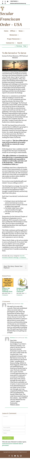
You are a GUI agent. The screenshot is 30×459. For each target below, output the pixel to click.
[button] (3, 287)
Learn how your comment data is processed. (12, 444)
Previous (19, 46)
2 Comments (22, 257)
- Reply (21, 303)
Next (24, 46)
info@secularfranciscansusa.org (18, 3)
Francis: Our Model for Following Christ (7, 289)
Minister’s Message (13, 257)
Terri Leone (12, 337)
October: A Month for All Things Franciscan (22, 289)
